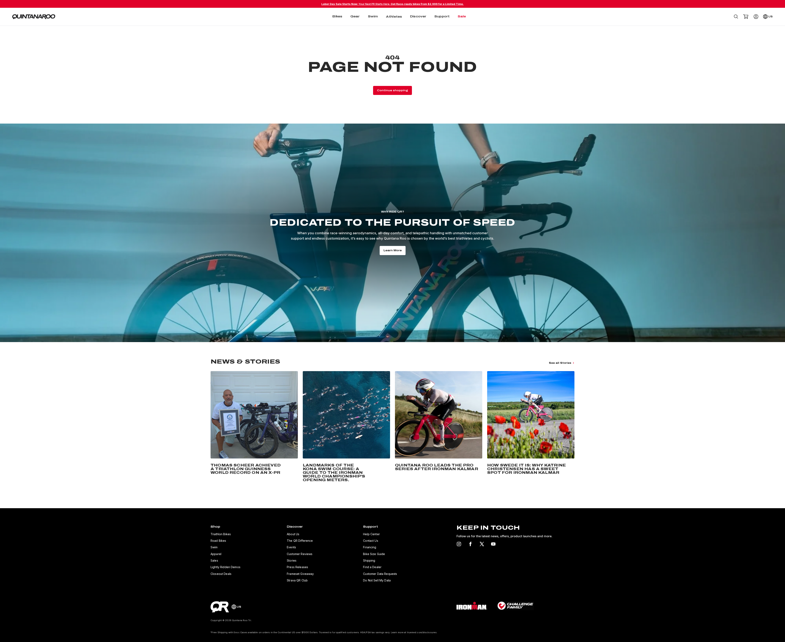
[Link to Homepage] (220, 606)
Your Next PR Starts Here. (392, 4)
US (770, 16)
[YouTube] (493, 544)
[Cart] (745, 16)
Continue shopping (392, 90)
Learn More (393, 250)
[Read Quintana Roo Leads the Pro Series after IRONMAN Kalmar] (438, 427)
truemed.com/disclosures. (422, 632)
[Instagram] (458, 544)
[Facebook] (470, 544)
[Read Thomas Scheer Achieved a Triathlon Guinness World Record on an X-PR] (254, 427)
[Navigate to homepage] (33, 16)
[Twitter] (481, 544)
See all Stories (560, 363)
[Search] (735, 16)
